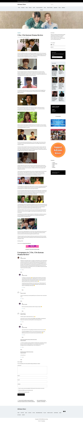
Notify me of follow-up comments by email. (26, 390)
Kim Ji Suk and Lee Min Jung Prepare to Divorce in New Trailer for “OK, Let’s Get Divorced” (61, 86)
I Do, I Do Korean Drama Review (30, 35)
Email (19, 379)
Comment (19, 365)
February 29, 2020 (23, 340)
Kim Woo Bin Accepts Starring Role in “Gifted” (61, 72)
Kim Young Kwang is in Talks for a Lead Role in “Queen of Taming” (54, 99)
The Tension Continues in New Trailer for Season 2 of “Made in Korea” (61, 99)
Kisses (53, 164)
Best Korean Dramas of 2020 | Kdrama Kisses (26, 351)
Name (19, 375)
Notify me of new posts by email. (24, 392)
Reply (21, 324)
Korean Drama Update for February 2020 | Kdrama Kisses (28, 339)
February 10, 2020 (23, 258)
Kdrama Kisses (22, 4)
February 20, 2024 (23, 352)
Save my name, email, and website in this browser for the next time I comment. (31, 388)
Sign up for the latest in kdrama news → (23, 1)
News (53, 166)
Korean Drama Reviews (27, 243)
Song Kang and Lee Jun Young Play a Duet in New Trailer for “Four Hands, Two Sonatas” (54, 73)
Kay (22, 274)
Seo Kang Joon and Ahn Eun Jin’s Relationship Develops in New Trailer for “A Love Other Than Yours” (54, 86)
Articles (53, 162)
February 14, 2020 (23, 314)
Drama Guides (54, 163)
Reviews (19, 32)
